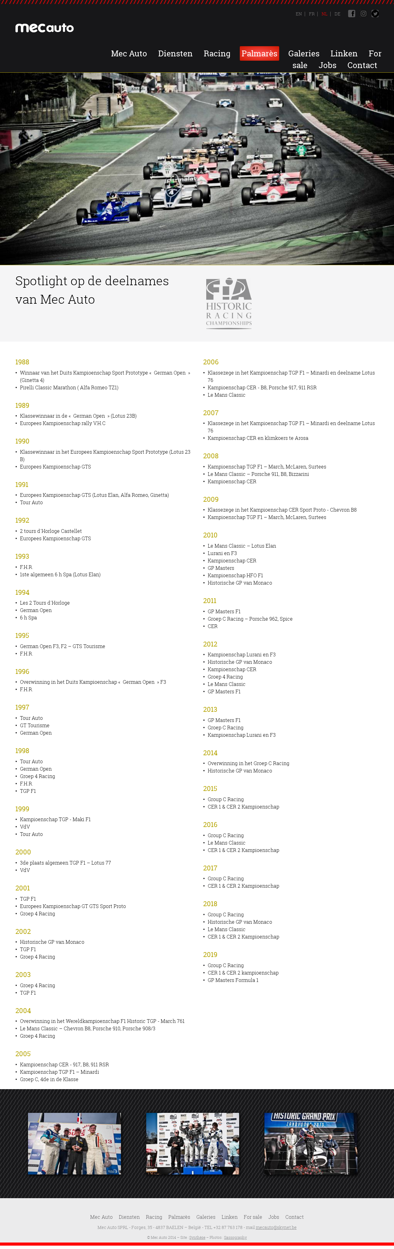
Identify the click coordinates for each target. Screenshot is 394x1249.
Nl (324, 14)
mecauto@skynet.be (276, 1227)
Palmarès (259, 53)
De (337, 14)
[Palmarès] (74, 1143)
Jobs (327, 65)
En (299, 14)
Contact (362, 65)
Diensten (175, 53)
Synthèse (197, 1237)
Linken (344, 53)
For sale (253, 1217)
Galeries (304, 53)
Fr (311, 14)
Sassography (235, 1237)
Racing (217, 53)
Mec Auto (129, 53)
